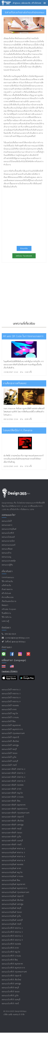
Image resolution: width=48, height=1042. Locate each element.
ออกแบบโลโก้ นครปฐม (10, 745)
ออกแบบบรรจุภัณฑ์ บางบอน (12, 876)
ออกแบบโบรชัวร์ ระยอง (11, 991)
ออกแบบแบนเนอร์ (8, 545)
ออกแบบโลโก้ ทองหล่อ (10, 705)
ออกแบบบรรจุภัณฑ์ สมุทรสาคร (13, 884)
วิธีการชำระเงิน (7, 581)
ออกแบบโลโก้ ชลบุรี (9, 749)
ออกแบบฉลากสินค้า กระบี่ (11, 844)
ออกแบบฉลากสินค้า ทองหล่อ (13, 785)
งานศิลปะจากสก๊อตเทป (14, 383)
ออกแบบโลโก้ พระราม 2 (11, 689)
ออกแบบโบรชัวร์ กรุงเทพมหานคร (14, 971)
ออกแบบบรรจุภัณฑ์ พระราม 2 (13, 848)
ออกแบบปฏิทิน (7, 564)
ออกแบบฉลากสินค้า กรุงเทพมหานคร (15, 812)
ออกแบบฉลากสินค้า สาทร (11, 789)
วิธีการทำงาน (6, 617)
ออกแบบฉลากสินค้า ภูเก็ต (11, 836)
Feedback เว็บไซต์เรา (10, 671)
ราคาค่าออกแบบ (8, 577)
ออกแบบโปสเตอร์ (8, 537)
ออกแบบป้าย (6, 553)
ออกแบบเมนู (6, 557)
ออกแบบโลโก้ (7, 521)
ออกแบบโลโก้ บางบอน (10, 717)
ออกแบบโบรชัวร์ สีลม (10, 959)
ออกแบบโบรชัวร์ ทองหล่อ (11, 944)
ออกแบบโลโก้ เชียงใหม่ (10, 741)
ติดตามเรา (7, 647)
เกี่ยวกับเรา (7, 571)
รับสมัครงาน (6, 613)
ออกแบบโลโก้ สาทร (9, 709)
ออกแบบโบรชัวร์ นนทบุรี (11, 999)
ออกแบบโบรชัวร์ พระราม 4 (12, 936)
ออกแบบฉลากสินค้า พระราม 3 (13, 773)
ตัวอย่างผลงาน (7, 589)
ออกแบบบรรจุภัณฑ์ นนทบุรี (12, 920)
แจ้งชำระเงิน (6, 585)
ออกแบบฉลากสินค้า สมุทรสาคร (14, 805)
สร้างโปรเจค (6, 593)
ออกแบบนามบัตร (8, 541)
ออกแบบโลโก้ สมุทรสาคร (11, 725)
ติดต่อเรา (5, 605)
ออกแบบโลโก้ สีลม (9, 721)
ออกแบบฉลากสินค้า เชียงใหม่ (13, 820)
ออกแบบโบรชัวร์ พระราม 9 (12, 940)
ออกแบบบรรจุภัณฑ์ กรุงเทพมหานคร (15, 892)
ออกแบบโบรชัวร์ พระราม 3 (12, 932)
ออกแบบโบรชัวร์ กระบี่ (10, 1003)
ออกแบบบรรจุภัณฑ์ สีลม (11, 880)
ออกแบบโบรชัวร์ (8, 533)
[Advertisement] (24, 216)
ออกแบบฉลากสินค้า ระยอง (12, 832)
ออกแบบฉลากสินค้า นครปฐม (13, 824)
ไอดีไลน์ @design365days (15, 641)
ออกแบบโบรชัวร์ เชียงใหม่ (11, 979)
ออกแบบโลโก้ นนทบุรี (10, 761)
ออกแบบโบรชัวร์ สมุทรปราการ (13, 967)
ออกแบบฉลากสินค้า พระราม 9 (13, 781)
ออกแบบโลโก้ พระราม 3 (11, 693)
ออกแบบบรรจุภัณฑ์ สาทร (11, 868)
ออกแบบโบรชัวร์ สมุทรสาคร (12, 963)
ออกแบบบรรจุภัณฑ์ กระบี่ (11, 924)
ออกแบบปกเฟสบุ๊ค (9, 560)
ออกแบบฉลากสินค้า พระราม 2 (13, 769)
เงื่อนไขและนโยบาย (9, 601)
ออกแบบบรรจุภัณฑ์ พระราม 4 (13, 856)
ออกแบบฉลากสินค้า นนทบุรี (12, 840)
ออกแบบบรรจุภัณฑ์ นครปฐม (12, 904)
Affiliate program (9, 609)
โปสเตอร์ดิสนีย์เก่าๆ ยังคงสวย (17, 430)
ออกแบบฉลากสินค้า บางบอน (13, 797)
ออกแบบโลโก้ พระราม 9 (11, 701)
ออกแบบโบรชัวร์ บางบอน (11, 956)
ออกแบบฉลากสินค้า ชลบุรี (11, 828)
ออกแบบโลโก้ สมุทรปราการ (12, 729)
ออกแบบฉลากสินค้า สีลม (11, 801)
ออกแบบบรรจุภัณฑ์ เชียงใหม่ (13, 900)
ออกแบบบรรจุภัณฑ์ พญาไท (12, 872)
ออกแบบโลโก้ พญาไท (10, 713)
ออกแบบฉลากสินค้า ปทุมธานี (13, 816)
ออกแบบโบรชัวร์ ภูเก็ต (10, 995)
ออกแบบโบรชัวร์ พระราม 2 (12, 928)
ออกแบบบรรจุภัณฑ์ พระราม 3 (13, 852)
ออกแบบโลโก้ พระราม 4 (11, 697)
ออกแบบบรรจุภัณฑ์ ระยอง (12, 912)
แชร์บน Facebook (24, 255)
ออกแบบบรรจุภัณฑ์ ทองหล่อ (12, 864)
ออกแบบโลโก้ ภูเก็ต (9, 757)
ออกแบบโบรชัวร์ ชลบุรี (10, 987)
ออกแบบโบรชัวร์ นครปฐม (11, 983)
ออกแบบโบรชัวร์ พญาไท (11, 952)
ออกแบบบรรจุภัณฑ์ (9, 529)
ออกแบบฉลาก (7, 525)
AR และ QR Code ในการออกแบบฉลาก (23, 336)
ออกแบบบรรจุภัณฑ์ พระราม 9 (13, 860)
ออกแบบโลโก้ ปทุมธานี (10, 737)
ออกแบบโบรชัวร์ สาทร (10, 948)
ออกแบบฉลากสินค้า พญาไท (12, 793)
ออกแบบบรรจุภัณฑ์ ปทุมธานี (13, 896)
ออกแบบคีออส (7, 549)
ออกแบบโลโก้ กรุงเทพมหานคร (13, 733)
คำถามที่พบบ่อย (8, 597)
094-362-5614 (9, 634)
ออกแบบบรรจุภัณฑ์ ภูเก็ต (11, 916)
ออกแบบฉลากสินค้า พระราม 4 (13, 777)
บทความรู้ (5, 621)
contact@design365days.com (17, 638)
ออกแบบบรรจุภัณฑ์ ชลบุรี (11, 908)
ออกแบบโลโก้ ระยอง (9, 753)
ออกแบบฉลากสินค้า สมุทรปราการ (14, 808)
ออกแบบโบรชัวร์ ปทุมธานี (11, 975)
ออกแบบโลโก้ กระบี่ (9, 765)
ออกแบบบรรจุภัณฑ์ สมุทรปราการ (14, 888)
